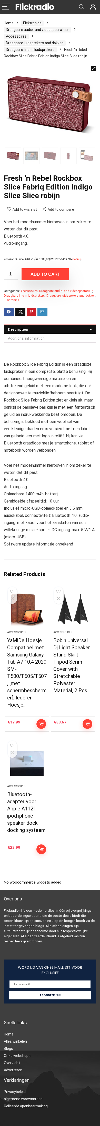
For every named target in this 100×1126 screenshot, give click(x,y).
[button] (93, 68)
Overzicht (12, 1063)
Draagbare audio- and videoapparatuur (37, 30)
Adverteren (13, 1070)
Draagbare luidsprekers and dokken (35, 43)
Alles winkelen (15, 1041)
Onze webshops (17, 1056)
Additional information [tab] (26, 338)
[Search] (81, 7)
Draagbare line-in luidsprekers (30, 50)
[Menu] (6, 7)
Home (9, 23)
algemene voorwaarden (23, 1099)
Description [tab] (18, 329)
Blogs (8, 1048)
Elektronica (32, 23)
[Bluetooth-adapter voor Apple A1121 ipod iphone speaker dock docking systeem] (27, 763)
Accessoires (16, 36)
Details (76, 259)
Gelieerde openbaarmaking (26, 1106)
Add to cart (45, 274)
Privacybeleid (15, 1092)
